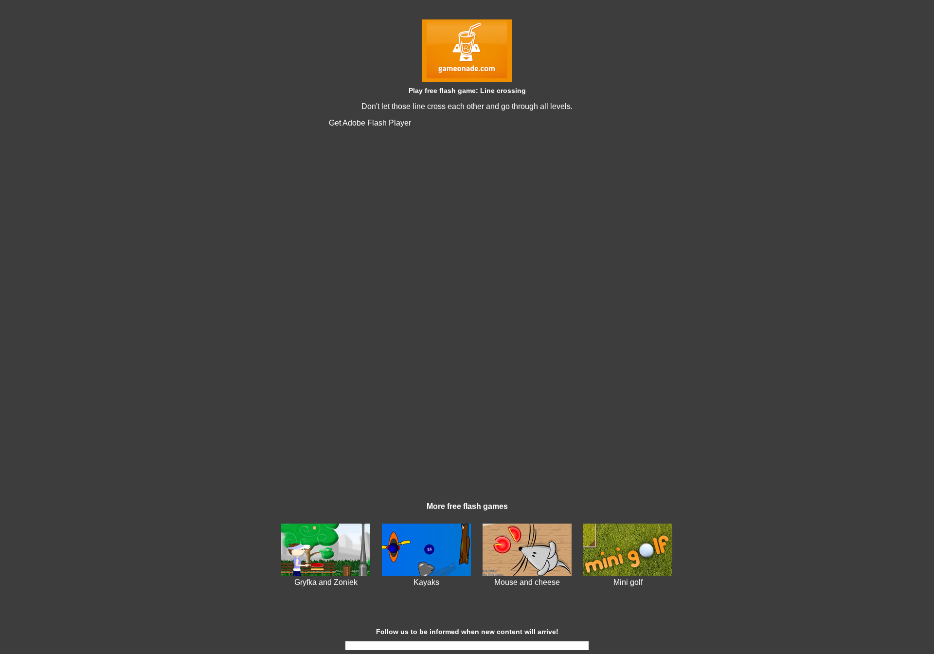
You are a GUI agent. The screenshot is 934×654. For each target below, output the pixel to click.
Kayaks (426, 582)
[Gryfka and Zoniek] (325, 573)
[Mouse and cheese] (527, 573)
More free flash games (467, 506)
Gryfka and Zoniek (326, 582)
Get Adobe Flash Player (370, 123)
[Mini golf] (627, 573)
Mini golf (628, 582)
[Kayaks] (426, 573)
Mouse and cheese (527, 582)
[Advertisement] (467, 423)
